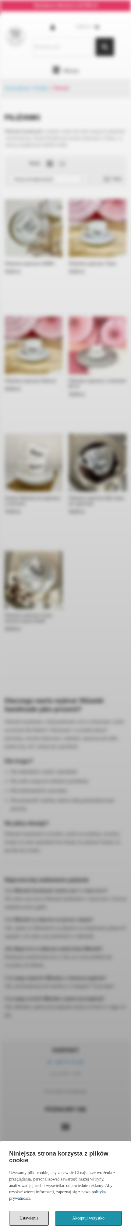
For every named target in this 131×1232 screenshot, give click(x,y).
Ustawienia (28, 1218)
